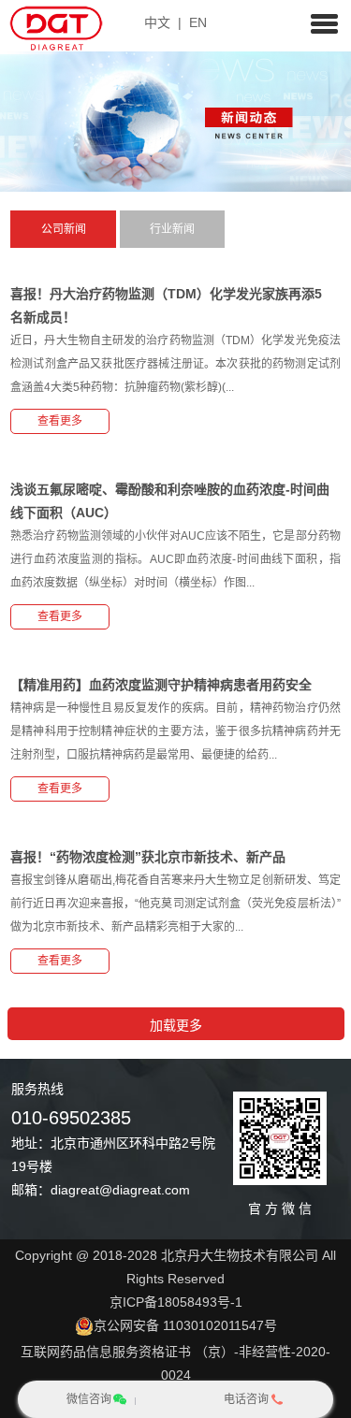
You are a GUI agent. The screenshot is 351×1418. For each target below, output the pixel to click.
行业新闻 (172, 229)
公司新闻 (63, 229)
